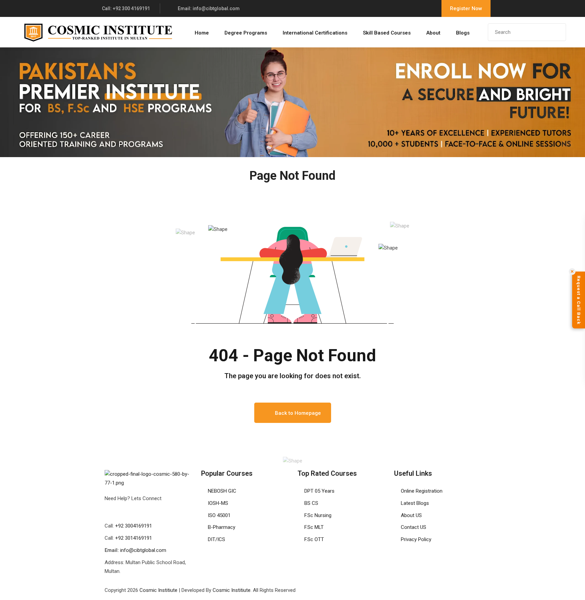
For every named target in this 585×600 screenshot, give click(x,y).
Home (202, 33)
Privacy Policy (416, 539)
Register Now (466, 8)
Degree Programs (245, 33)
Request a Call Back (578, 300)
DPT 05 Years (319, 491)
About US (411, 515)
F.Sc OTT (314, 539)
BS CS (311, 503)
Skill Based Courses (387, 33)
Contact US (413, 527)
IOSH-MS (218, 503)
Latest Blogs (415, 503)
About (433, 33)
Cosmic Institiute (158, 590)
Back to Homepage (298, 413)
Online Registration (421, 491)
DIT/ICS (216, 539)
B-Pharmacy (221, 527)
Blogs (463, 33)
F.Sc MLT (314, 527)
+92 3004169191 (133, 526)
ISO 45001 (219, 515)
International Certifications (315, 33)
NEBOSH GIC (222, 491)
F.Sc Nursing (317, 515)
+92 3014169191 (133, 538)
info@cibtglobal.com (143, 550)
